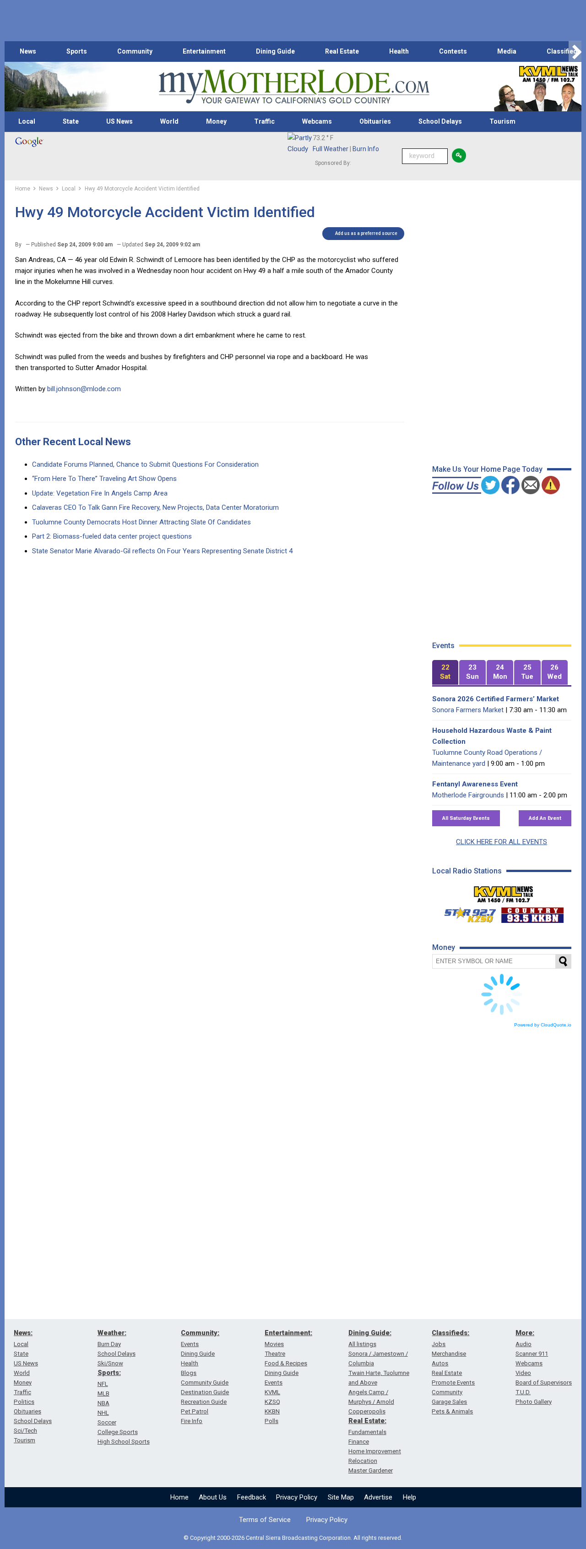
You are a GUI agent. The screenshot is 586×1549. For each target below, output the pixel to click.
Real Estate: (367, 1421)
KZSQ (272, 1401)
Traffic (264, 121)
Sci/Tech (25, 1430)
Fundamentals (367, 1432)
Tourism (502, 121)
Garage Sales (449, 1401)
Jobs (438, 1344)
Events (190, 1344)
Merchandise (449, 1353)
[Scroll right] (575, 51)
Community (134, 51)
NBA (103, 1403)
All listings (362, 1344)
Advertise (378, 1497)
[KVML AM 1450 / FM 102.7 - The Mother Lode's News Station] (503, 891)
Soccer (107, 1422)
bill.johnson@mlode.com (84, 389)
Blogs (188, 1372)
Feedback (251, 1497)
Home (179, 1497)
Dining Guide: (369, 1333)
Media (506, 51)
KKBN (272, 1411)
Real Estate (342, 51)
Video (523, 1372)
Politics (24, 1401)
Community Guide (204, 1382)
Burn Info (366, 149)
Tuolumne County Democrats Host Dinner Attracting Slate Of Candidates (141, 522)
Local (26, 121)
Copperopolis (366, 1411)
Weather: (112, 1333)
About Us (213, 1497)
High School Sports (124, 1441)
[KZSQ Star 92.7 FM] (466, 912)
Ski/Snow (110, 1363)
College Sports (118, 1432)
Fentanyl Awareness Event (475, 784)
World (169, 121)
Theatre (275, 1353)
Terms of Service (265, 1520)
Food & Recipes (286, 1363)
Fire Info (191, 1421)
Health (399, 51)
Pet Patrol (194, 1411)
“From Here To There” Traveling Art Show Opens (104, 479)
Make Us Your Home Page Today (487, 469)
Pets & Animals (452, 1411)
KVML (272, 1392)
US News (119, 121)
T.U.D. (523, 1392)
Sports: (109, 1373)
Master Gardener (370, 1470)
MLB (103, 1393)
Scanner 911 (531, 1353)
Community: (200, 1333)
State (71, 121)
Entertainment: (288, 1333)
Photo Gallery (533, 1401)
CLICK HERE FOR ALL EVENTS (501, 842)
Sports (76, 51)
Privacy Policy (296, 1497)
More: (524, 1333)
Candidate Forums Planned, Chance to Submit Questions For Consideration (145, 464)
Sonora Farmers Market (468, 710)
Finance (358, 1441)
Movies (274, 1344)
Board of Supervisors (543, 1382)
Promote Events (453, 1382)
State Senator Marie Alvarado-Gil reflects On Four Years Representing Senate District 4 (162, 551)
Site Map (341, 1497)
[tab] (445, 672)
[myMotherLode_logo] (294, 87)
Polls (271, 1421)
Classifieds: (450, 1333)
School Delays (440, 121)
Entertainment (204, 51)
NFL (103, 1383)
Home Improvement (374, 1451)
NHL (103, 1412)
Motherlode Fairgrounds (468, 795)
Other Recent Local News (73, 441)
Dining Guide (275, 51)
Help (409, 1497)
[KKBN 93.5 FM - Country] (532, 912)
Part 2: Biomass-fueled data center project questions (112, 536)
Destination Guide (205, 1392)
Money (216, 121)
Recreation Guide (204, 1401)
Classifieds (564, 51)
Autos (440, 1363)
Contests (453, 51)
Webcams (317, 121)
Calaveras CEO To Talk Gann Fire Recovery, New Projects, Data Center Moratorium (155, 507)
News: (23, 1333)
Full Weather (330, 149)
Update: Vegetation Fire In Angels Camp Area (100, 493)
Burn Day (109, 1344)
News (28, 51)
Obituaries (375, 121)
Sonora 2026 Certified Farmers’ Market (495, 699)
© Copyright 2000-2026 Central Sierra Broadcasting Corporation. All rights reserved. (293, 1537)
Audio (523, 1344)
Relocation (362, 1460)
